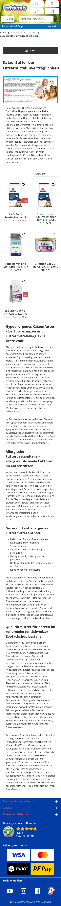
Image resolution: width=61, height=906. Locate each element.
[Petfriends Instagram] (23, 891)
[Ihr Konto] (36, 11)
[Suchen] (56, 19)
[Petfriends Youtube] (9, 891)
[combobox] (36, 19)
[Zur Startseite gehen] (14, 7)
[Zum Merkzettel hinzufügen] (23, 184)
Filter (32, 50)
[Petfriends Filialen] (52, 3)
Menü (9, 18)
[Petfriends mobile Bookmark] (51, 894)
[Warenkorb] (52, 11)
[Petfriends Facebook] (37, 891)
